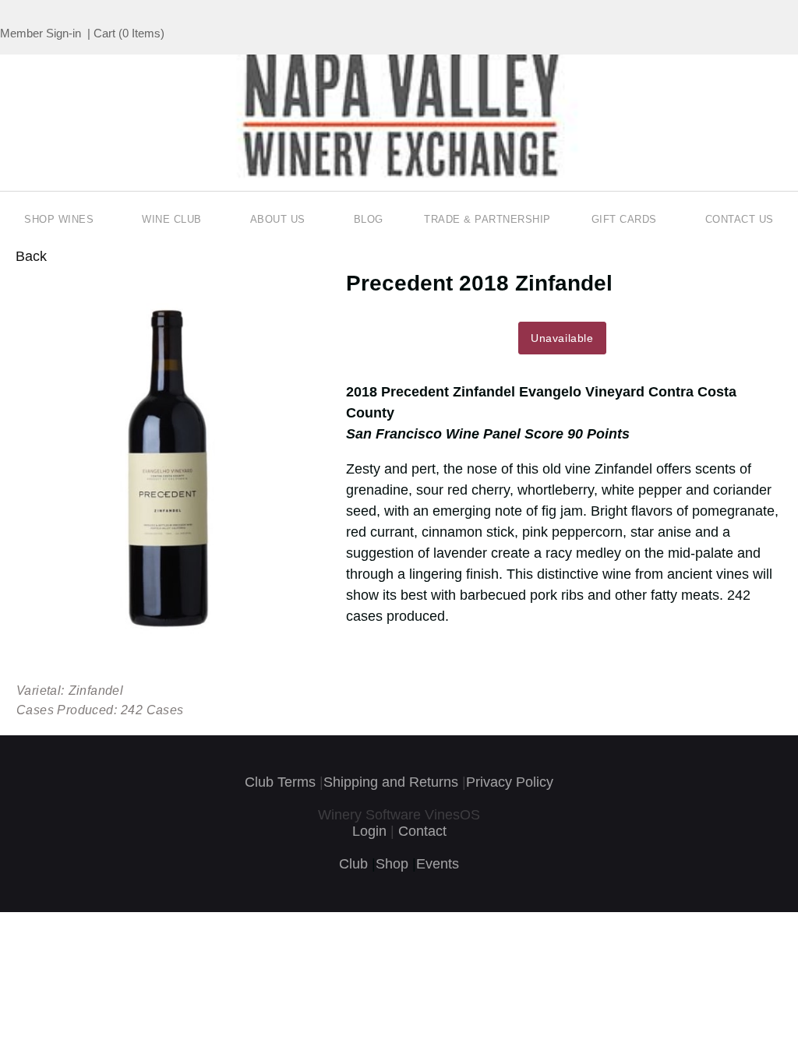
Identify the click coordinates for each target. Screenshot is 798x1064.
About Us (277, 219)
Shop (392, 864)
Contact (422, 831)
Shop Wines (59, 219)
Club (353, 864)
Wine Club (172, 219)
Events (437, 864)
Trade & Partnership (487, 219)
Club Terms (280, 782)
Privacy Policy (509, 782)
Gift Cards (624, 219)
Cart (104, 33)
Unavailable (562, 338)
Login (369, 831)
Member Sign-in (40, 33)
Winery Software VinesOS (399, 815)
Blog (368, 219)
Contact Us (739, 219)
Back (31, 256)
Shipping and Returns (390, 782)
